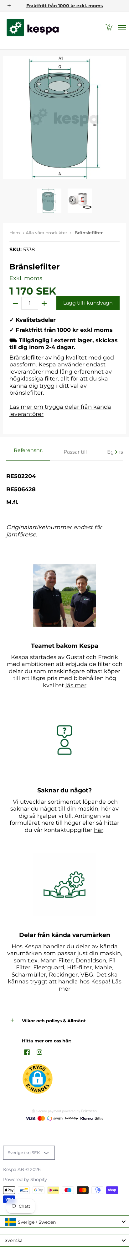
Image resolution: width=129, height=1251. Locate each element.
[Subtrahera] (15, 303)
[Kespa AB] (32, 27)
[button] (109, 27)
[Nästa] (116, 452)
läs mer (75, 685)
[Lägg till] (44, 303)
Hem (14, 233)
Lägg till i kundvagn (88, 303)
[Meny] (121, 27)
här (98, 830)
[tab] (28, 452)
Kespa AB (13, 1169)
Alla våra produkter (46, 233)
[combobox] (64, 1221)
